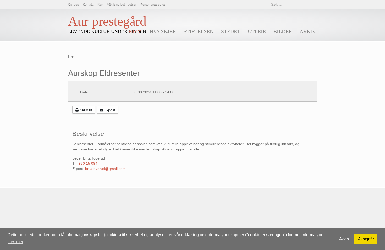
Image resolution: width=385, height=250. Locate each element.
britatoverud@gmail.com (105, 169)
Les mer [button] (15, 242)
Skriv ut (85, 109)
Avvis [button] (344, 239)
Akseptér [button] (366, 239)
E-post (109, 109)
